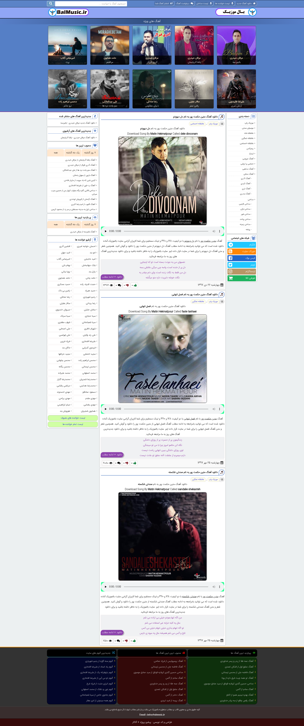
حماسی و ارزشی (247, 164)
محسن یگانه (64, 367)
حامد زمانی (91, 278)
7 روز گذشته (90, 153)
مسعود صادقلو (89, 392)
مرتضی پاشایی (63, 386)
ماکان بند (66, 348)
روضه (248, 229)
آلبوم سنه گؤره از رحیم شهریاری (99, 661)
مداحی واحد (245, 219)
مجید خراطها (64, 354)
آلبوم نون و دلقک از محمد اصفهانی (97, 689)
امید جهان (65, 253)
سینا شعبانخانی (89, 322)
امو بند (93, 253)
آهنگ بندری (245, 194)
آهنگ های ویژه (152, 21)
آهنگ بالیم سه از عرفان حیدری (82, 232)
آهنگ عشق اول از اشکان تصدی (239, 667)
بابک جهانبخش (89, 265)
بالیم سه (236, 62)
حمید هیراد (90, 291)
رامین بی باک (64, 291)
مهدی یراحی (64, 398)
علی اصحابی (64, 329)
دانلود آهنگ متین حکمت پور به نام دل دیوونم (195, 117)
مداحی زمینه (245, 224)
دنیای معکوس (152, 106)
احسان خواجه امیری (86, 246)
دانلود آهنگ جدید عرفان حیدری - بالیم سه (78, 123)
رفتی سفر (194, 106)
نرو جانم (68, 106)
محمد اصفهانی (89, 373)
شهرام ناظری (90, 329)
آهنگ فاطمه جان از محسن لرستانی (237, 672)
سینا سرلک (65, 316)
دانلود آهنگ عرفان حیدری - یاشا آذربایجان (78, 137)
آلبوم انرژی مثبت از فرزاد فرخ (100, 684)
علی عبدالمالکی (109, 102)
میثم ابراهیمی (63, 405)
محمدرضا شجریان (88, 379)
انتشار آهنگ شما (162, 3)
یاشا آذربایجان (194, 62)
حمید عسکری (63, 284)
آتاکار (134, 722)
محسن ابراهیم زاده (67, 102)
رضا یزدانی (91, 303)
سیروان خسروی (63, 310)
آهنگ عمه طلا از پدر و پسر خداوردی (236, 661)
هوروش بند (65, 411)
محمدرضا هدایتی (88, 386)
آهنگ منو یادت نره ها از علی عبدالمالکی (79, 170)
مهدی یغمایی (90, 405)
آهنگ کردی (245, 183)
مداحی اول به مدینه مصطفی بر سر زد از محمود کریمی (73, 209)
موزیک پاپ (249, 123)
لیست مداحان (202, 3)
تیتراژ (251, 153)
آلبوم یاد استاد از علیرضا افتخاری (98, 667)
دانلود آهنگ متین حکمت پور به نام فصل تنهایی (195, 295)
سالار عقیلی (194, 102)
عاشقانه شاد (249, 133)
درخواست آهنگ (182, 3)
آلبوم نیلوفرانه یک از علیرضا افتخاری (96, 672)
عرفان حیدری (236, 58)
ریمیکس (250, 148)
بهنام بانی (66, 265)
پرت (67, 62)
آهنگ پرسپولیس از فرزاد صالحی (168, 661)
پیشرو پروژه (145, 722)
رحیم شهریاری (89, 297)
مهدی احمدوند (63, 392)
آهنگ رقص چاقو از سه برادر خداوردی (236, 701)
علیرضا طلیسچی (236, 102)
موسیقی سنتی (248, 128)
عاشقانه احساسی (247, 143)
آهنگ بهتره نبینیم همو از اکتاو (239, 695)
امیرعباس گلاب (68, 58)
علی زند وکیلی (89, 335)
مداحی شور (245, 214)
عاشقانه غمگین (248, 138)
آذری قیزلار (152, 62)
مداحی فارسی (244, 204)
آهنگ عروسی (248, 159)
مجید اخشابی (89, 354)
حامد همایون (110, 58)
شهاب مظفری (64, 322)
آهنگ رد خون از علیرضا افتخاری (82, 185)
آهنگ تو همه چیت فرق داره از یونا (237, 678)
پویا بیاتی (65, 272)
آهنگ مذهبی (248, 169)
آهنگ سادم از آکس (244, 689)
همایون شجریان (88, 411)
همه (56, 153)
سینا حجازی (90, 316)
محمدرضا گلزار (63, 379)
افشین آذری (64, 246)
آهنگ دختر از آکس (174, 695)
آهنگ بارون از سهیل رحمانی (84, 175)
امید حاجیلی (90, 259)
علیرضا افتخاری (89, 341)
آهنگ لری (246, 188)
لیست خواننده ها (222, 3)
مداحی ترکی (245, 209)
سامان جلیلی (90, 310)
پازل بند (92, 272)
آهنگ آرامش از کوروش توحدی (82, 199)
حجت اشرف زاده (88, 284)
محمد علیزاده (64, 373)
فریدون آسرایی (89, 348)
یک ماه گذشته (73, 153)
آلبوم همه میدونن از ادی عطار (99, 701)
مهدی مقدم (90, 398)
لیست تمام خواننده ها (73, 424)
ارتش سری (236, 106)
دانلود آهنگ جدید (244, 3)
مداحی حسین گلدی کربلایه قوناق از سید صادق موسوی (228, 684)
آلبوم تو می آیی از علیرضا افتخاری (97, 678)
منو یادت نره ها (109, 106)
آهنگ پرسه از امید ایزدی (172, 701)
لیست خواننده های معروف (73, 418)
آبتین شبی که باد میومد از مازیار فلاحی (79, 180)
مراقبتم (109, 62)
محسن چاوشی (63, 360)
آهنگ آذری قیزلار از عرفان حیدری (81, 165)
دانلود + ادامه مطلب (112, 277)
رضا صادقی (152, 102)
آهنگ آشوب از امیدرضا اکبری (83, 204)
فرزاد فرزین (65, 341)
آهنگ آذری (245, 178)
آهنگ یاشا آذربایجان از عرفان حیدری (80, 160)
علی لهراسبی (64, 335)
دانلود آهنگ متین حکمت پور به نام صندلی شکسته (193, 472)
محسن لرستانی (89, 367)
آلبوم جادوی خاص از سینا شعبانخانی (96, 695)
